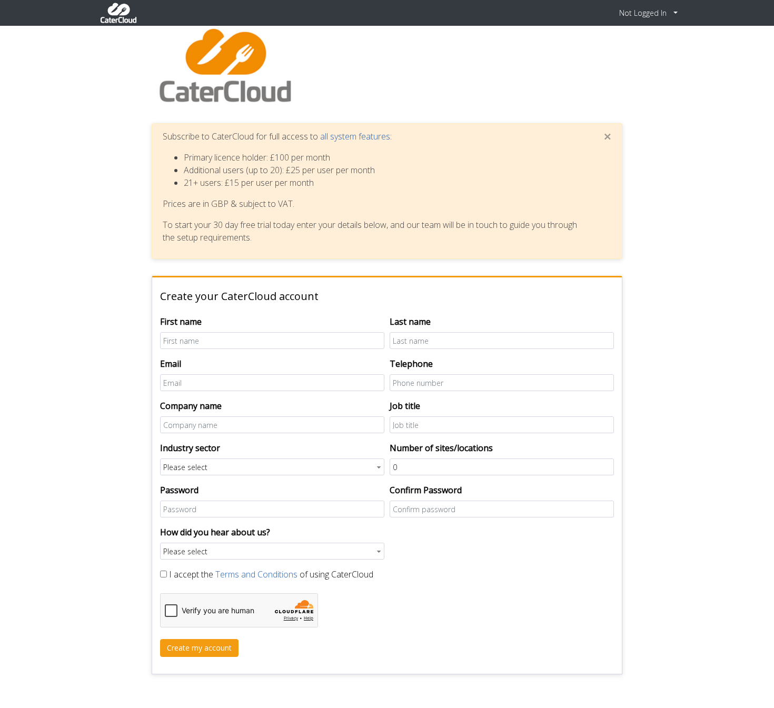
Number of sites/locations (441, 448)
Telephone (411, 364)
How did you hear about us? (215, 532)
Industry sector (190, 448)
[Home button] (118, 13)
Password (179, 490)
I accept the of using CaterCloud (271, 574)
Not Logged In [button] (644, 13)
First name (181, 321)
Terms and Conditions (256, 574)
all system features (355, 136)
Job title (405, 406)
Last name (410, 321)
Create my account (199, 648)
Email (170, 364)
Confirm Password (426, 490)
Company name (191, 406)
